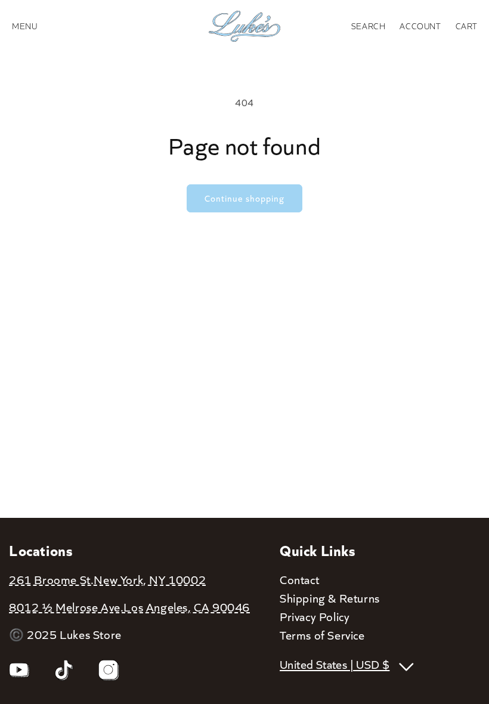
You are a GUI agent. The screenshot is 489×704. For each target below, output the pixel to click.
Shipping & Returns (330, 598)
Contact (299, 579)
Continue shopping (244, 198)
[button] (368, 26)
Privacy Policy (314, 616)
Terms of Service (322, 635)
